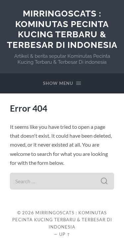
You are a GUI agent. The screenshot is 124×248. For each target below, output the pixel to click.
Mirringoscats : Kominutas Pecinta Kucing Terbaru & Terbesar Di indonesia (62, 29)
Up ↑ (64, 234)
